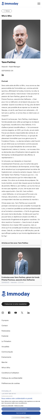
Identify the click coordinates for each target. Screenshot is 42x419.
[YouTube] (15, 313)
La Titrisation (6, 341)
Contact (5, 325)
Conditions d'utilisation (10, 373)
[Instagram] (3, 313)
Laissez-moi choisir (21, 409)
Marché (4, 362)
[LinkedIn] (28, 313)
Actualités (5, 347)
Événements (6, 357)
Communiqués (7, 352)
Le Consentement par (21, 417)
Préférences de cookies (11, 383)
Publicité (5, 336)
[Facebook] (9, 313)
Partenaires (6, 331)
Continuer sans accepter (7, 395)
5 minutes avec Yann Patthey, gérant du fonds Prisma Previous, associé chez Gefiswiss (20, 278)
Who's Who (6, 367)
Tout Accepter (21, 413)
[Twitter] (22, 313)
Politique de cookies (18, 405)
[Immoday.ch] (10, 3)
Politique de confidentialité (12, 378)
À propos (5, 320)
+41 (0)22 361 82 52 (9, 394)
